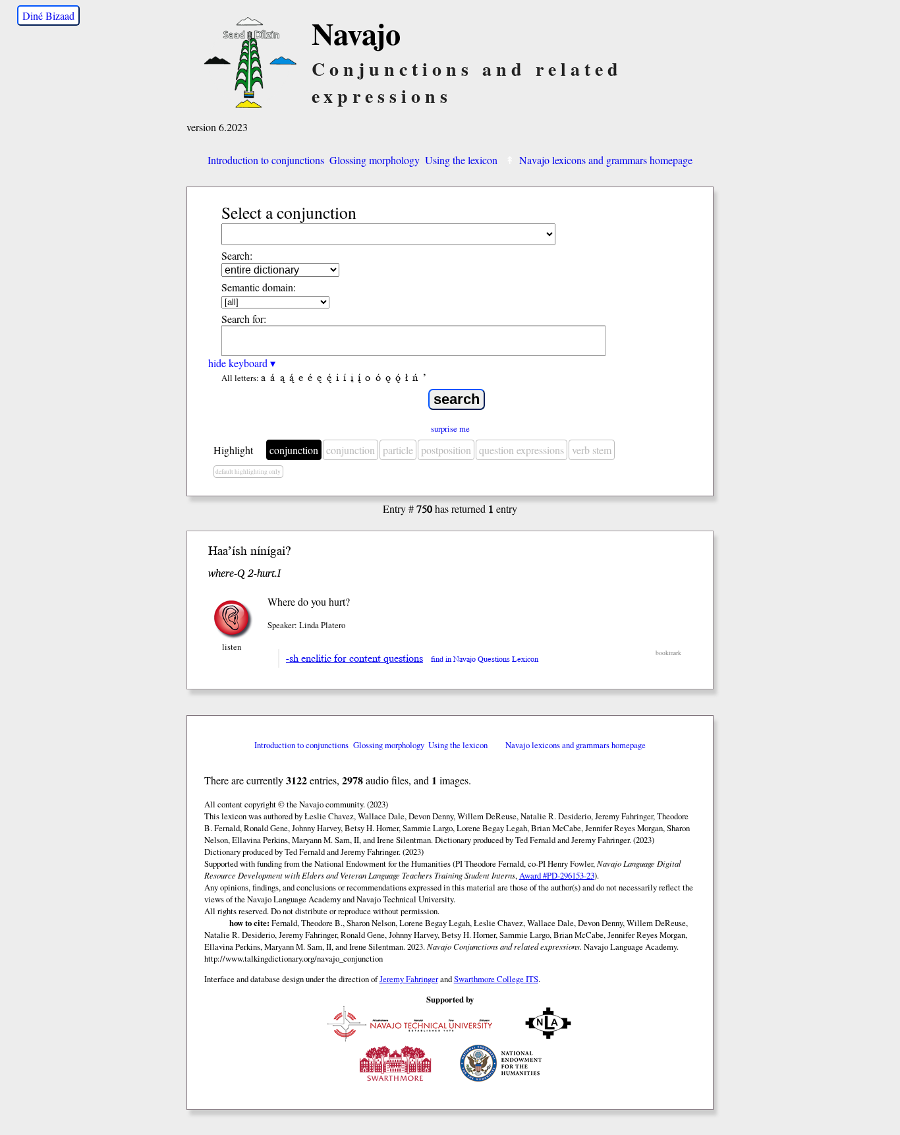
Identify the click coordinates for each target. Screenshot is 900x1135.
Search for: (243, 319)
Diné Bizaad (48, 15)
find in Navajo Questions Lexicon (484, 659)
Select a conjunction (288, 212)
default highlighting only (248, 471)
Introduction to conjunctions (266, 160)
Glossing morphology (374, 160)
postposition (446, 450)
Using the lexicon (461, 160)
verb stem (591, 450)
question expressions (521, 450)
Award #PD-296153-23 (556, 875)
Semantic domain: (258, 287)
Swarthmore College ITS (496, 979)
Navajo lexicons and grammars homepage (605, 160)
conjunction (293, 450)
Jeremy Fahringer (409, 979)
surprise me (450, 428)
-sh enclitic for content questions (354, 658)
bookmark (668, 653)
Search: (236, 255)
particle (398, 450)
